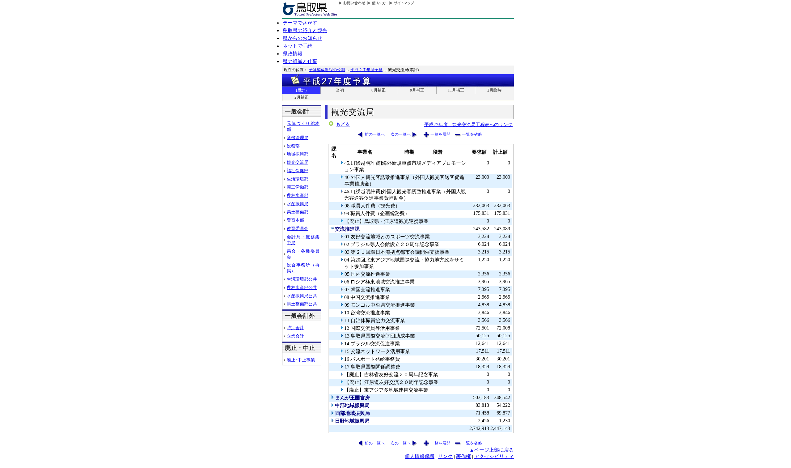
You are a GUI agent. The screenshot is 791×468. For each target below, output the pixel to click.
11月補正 (456, 90)
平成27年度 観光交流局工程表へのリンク (468, 124)
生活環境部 (297, 179)
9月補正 (417, 90)
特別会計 (295, 327)
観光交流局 (297, 162)
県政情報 (292, 53)
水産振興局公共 (302, 295)
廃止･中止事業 (301, 359)
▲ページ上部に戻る (491, 450)
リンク (445, 456)
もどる (343, 124)
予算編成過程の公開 (327, 69)
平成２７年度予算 (366, 69)
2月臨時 (494, 90)
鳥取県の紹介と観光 (305, 30)
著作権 (463, 456)
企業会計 (295, 336)
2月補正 (301, 97)
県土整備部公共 (302, 303)
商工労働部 (297, 187)
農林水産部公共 (302, 287)
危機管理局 (297, 137)
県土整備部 (297, 212)
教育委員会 (297, 228)
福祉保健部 (297, 170)
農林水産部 (297, 195)
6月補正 (378, 90)
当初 (340, 90)
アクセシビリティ (494, 456)
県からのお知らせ (302, 38)
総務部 (293, 145)
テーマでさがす (300, 22)
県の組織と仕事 (300, 61)
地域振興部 (297, 153)
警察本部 (295, 220)
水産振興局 (297, 203)
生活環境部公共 (302, 279)
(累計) (301, 90)
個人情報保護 (419, 456)
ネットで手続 (297, 46)
